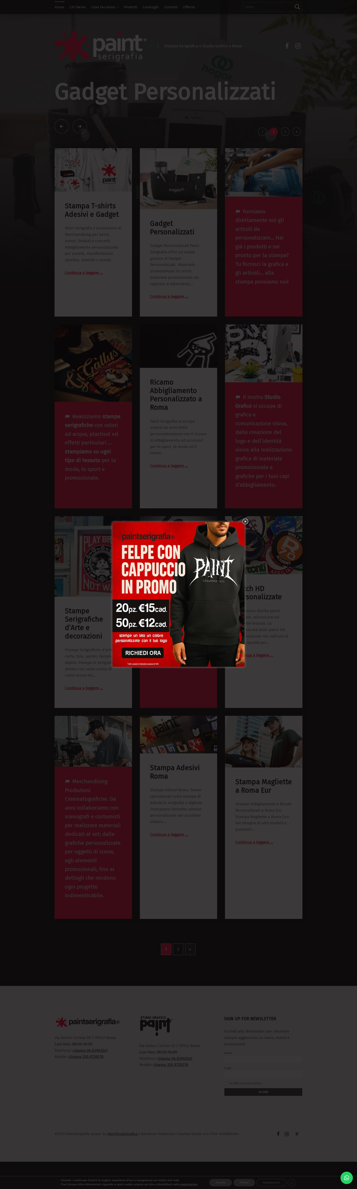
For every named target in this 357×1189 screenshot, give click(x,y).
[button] (346, 1178)
